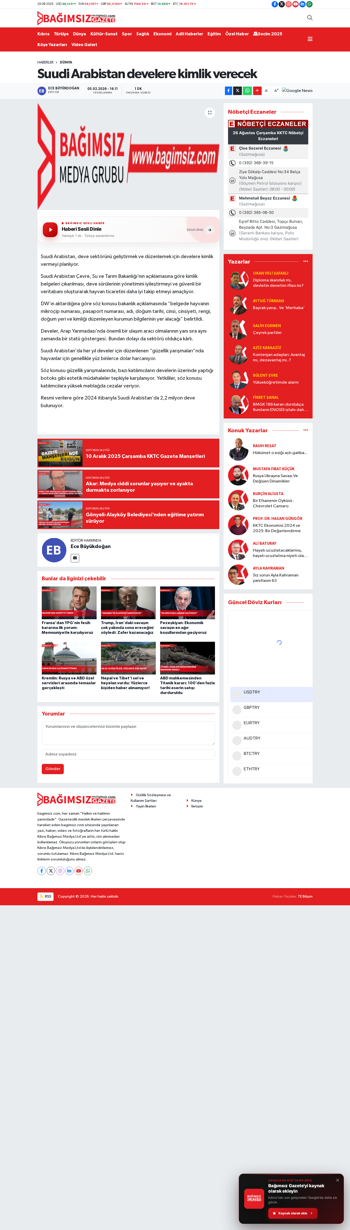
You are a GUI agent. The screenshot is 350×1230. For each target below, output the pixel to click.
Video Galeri (84, 45)
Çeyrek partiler (267, 333)
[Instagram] (60, 871)
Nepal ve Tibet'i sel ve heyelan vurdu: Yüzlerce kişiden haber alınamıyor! (125, 683)
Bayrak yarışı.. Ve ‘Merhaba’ (279, 308)
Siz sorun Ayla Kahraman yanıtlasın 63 (275, 578)
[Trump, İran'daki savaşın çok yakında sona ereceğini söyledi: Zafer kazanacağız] (128, 603)
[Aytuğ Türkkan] (238, 304)
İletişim (197, 806)
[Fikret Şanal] (238, 404)
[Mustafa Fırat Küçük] (238, 475)
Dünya (79, 34)
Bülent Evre (265, 375)
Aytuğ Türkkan (268, 301)
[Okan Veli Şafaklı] (238, 279)
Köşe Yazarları (52, 45)
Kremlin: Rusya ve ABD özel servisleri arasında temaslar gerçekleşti (69, 683)
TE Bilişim (305, 896)
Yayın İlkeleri (146, 806)
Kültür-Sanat (104, 34)
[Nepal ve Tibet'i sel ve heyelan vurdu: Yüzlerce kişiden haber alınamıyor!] (128, 658)
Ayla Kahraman (268, 568)
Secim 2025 (270, 34)
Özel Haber (237, 34)
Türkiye (61, 34)
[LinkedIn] (69, 871)
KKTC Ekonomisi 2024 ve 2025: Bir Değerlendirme (277, 528)
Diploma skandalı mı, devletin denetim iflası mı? (278, 283)
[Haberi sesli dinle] (50, 229)
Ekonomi (162, 34)
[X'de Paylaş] (237, 91)
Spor (127, 34)
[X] (51, 871)
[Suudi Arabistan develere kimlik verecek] (128, 156)
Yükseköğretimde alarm (276, 382)
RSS (47, 896)
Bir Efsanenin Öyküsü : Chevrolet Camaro (273, 503)
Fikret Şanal (266, 398)
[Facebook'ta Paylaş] (228, 91)
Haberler (45, 62)
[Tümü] (305, 261)
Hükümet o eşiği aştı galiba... (280, 453)
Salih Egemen (267, 326)
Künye (196, 801)
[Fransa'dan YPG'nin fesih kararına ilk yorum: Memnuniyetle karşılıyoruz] (69, 603)
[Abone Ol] (297, 91)
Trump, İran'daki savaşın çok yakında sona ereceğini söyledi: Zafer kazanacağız (127, 628)
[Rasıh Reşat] (238, 449)
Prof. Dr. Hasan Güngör (277, 519)
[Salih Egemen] (238, 329)
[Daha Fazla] (257, 91)
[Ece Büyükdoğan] (54, 550)
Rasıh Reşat (264, 446)
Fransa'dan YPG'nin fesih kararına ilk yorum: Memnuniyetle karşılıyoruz (67, 628)
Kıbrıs (43, 34)
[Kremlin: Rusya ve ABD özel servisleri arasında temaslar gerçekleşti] (69, 658)
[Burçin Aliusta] (238, 500)
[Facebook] (41, 871)
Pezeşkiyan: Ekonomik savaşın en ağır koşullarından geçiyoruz (183, 628)
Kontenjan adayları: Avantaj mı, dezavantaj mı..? (279, 357)
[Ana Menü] (310, 39)
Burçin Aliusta (268, 494)
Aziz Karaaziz (267, 348)
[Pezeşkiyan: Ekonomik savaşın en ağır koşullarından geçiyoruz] (187, 603)
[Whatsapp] (88, 871)
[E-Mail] (75, 558)
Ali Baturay (264, 543)
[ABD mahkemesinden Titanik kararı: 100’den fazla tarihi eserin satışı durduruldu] (187, 658)
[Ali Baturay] (238, 550)
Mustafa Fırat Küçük (273, 469)
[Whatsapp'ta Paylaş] (247, 91)
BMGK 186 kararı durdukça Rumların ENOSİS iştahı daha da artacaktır (279, 407)
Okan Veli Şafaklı (270, 273)
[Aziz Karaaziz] (238, 354)
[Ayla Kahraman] (238, 574)
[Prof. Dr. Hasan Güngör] (238, 525)
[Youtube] (78, 871)
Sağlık (142, 34)
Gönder (52, 769)
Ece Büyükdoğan (91, 546)
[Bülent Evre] (238, 379)
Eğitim (214, 34)
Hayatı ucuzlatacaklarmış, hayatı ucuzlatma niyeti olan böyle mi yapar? (279, 553)
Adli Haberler (189, 34)
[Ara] (310, 18)
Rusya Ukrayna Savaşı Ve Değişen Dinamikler (275, 478)
